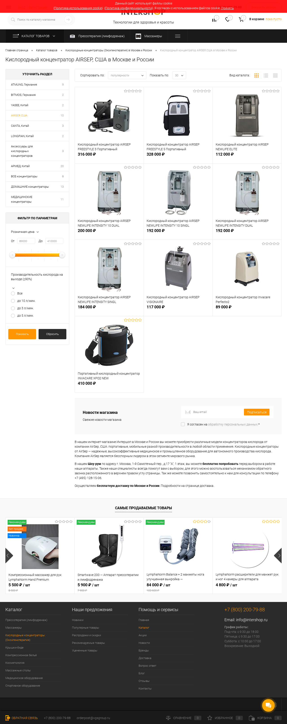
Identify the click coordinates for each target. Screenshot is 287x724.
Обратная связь (24, 718)
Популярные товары (85, 627)
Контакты (145, 688)
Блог (142, 673)
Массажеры (13, 627)
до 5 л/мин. (25, 315)
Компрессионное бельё (21, 655)
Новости (144, 643)
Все (19, 293)
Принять (227, 8)
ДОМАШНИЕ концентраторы (30, 186)
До (41, 241)
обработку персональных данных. (233, 424)
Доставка (145, 658)
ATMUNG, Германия (24, 84)
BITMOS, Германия (23, 95)
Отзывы (144, 681)
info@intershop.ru (251, 619)
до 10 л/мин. (26, 301)
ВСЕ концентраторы (24, 176)
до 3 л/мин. (25, 308)
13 (62, 186)
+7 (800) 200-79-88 (57, 718)
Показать (22, 334)
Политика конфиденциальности (128, 8)
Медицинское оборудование (24, 678)
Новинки (77, 620)
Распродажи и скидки (86, 635)
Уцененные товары (84, 650)
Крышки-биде (14, 647)
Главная (144, 620)
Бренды (144, 650)
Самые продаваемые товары (143, 508)
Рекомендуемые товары (88, 643)
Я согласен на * (223, 424)
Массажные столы (18, 670)
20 (62, 166)
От (13, 241)
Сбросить (52, 334)
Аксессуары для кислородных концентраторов (22, 151)
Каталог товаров (36, 36)
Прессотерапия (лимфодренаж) (26, 620)
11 (62, 199)
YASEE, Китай (19, 105)
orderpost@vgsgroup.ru (93, 718)
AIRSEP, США (19, 115)
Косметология (14, 662)
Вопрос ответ (147, 665)
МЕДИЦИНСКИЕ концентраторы (21, 199)
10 (62, 115)
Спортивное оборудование (22, 685)
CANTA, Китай (20, 125)
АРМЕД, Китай (20, 166)
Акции (143, 635)
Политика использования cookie (78, 8)
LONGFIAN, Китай (22, 136)
